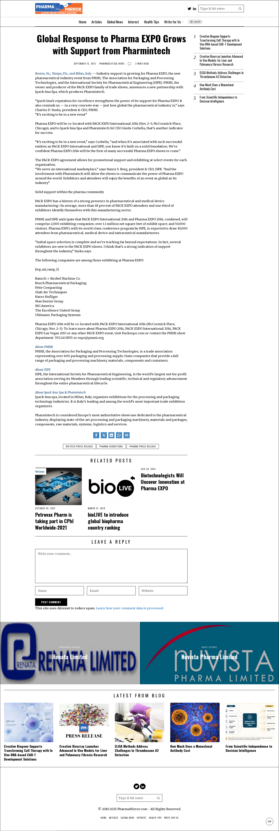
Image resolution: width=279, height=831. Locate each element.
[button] (240, 8)
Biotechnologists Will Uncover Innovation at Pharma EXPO (163, 481)
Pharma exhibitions (111, 446)
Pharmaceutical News (112, 63)
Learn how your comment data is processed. (130, 608)
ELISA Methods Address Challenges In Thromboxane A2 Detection (222, 75)
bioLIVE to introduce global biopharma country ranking (108, 521)
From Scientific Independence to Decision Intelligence (218, 99)
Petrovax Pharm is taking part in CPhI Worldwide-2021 (54, 521)
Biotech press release (79, 446)
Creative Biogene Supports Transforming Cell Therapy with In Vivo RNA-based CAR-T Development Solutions (221, 42)
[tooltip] (189, 8)
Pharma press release (142, 446)
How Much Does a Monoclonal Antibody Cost (217, 87)
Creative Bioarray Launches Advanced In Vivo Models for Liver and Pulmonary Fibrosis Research (221, 60)
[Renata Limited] (69, 653)
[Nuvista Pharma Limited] (209, 653)
